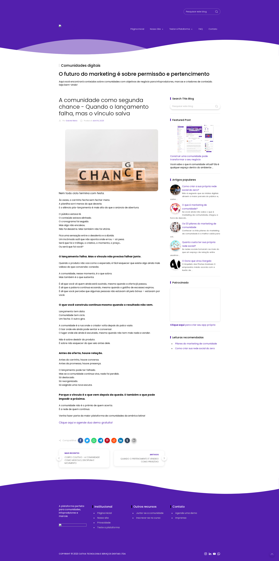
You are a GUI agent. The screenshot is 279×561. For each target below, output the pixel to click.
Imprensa (180, 518)
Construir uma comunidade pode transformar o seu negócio (189, 158)
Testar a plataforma (179, 29)
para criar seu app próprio (192, 325)
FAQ (201, 29)
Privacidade (104, 522)
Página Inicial (137, 29)
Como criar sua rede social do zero (195, 348)
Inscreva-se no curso (148, 518)
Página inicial (104, 513)
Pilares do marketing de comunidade (196, 343)
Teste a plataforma (108, 527)
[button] (80, 440)
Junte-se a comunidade (149, 513)
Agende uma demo (186, 513)
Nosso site (155, 29)
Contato (213, 29)
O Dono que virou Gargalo (196, 261)
